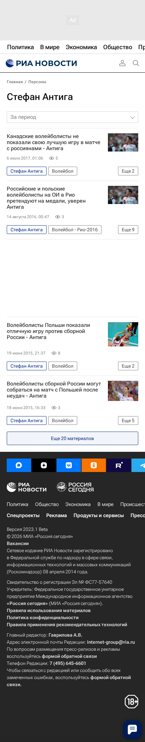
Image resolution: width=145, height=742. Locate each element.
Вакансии (18, 543)
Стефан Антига (40, 96)
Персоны (37, 81)
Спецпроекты (23, 515)
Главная (15, 81)
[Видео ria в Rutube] (119, 465)
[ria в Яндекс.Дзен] (44, 465)
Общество (47, 504)
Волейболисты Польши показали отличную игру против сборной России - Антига (48, 331)
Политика (17, 504)
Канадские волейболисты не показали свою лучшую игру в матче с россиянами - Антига (53, 142)
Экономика (78, 504)
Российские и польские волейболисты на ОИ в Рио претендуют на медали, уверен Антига (46, 198)
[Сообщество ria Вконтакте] (69, 465)
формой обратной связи (69, 656)
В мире (105, 504)
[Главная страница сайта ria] (40, 63)
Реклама (56, 515)
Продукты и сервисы (99, 515)
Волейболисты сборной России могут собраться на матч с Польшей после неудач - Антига (54, 390)
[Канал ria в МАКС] (19, 465)
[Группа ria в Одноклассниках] (94, 465)
